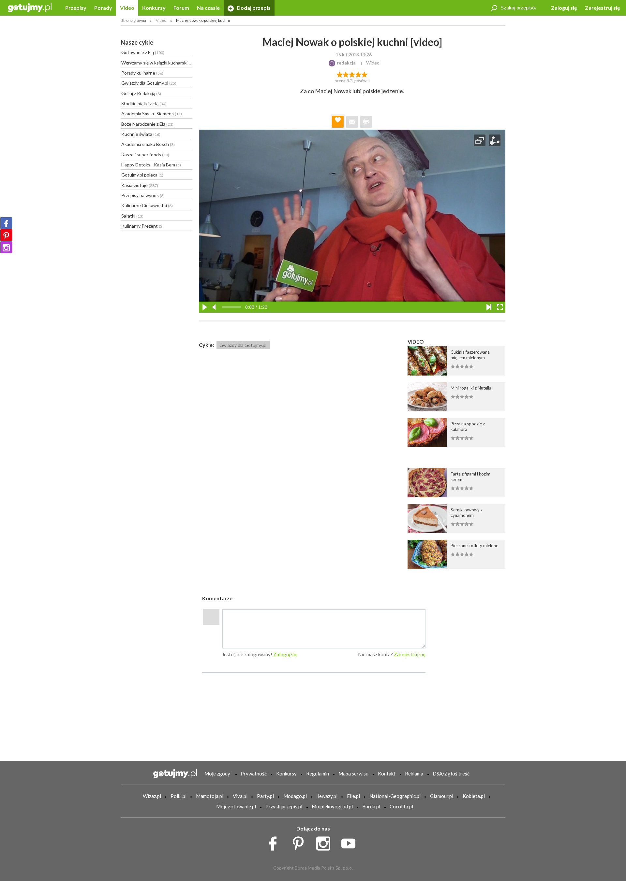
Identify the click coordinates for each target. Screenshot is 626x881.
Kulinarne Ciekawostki (147, 205)
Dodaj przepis (253, 8)
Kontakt (386, 773)
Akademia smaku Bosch (148, 144)
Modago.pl (295, 796)
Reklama (414, 773)
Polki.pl (178, 796)
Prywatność (254, 773)
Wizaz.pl (152, 796)
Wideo (373, 62)
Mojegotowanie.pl (236, 806)
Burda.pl (371, 806)
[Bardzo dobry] (358, 74)
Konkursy (154, 8)
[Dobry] (352, 74)
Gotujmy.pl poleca (142, 175)
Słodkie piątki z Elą (144, 103)
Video (127, 8)
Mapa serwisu (353, 773)
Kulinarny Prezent (142, 226)
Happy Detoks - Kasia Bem (151, 164)
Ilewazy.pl (326, 796)
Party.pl (265, 796)
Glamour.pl (441, 796)
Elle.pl (353, 796)
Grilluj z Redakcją (141, 93)
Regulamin (317, 773)
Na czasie (208, 8)
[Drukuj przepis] (366, 122)
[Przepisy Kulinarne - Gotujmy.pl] (30, 7)
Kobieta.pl (474, 796)
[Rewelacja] (365, 74)
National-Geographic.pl (395, 796)
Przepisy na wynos (143, 195)
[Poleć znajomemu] (352, 122)
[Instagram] (6, 247)
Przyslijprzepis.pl (283, 806)
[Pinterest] (6, 235)
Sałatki (132, 216)
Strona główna (133, 20)
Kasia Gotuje (139, 185)
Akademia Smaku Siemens (151, 113)
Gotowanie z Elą (142, 52)
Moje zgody (217, 773)
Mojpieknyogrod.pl (332, 806)
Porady (103, 8)
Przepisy (75, 8)
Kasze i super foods (145, 154)
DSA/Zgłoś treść (451, 773)
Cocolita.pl (401, 806)
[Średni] (346, 74)
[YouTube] (350, 842)
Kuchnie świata (140, 134)
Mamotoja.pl (209, 796)
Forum (181, 8)
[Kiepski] (339, 74)
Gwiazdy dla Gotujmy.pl (148, 83)
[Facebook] (6, 223)
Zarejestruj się (602, 8)
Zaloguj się (564, 8)
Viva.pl (240, 796)
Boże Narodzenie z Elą (147, 124)
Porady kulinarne (142, 73)
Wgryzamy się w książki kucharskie (156, 62)
